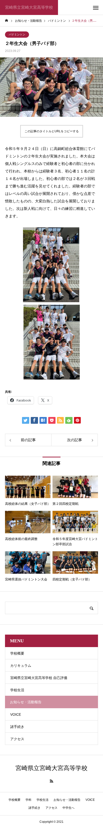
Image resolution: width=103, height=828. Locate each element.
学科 (29, 800)
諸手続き (17, 727)
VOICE (15, 714)
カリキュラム (20, 666)
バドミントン (17, 34)
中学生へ (68, 808)
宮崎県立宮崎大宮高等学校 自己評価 (38, 678)
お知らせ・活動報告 (67, 800)
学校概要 (17, 653)
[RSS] (51, 781)
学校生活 (17, 690)
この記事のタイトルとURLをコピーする (51, 131)
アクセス (17, 739)
